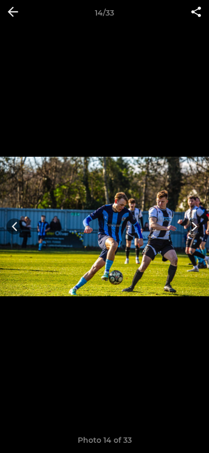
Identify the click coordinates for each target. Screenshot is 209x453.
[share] (196, 12)
